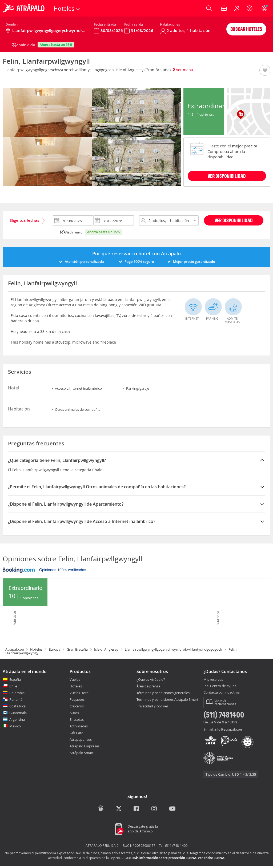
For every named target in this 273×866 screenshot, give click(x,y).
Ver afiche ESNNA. (211, 858)
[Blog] (101, 808)
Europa (54, 649)
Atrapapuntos (81, 739)
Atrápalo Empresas (84, 746)
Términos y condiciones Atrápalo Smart (167, 699)
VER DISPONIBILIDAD (227, 175)
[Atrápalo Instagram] (154, 809)
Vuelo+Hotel (79, 692)
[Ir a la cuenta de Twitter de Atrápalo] (119, 809)
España (15, 679)
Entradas (77, 719)
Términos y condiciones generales (163, 692)
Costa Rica (17, 706)
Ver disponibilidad (234, 220)
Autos (74, 712)
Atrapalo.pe (14, 649)
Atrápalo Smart (82, 752)
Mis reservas (213, 680)
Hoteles (36, 649)
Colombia (17, 692)
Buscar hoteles (246, 29)
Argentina (17, 719)
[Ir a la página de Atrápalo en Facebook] (137, 809)
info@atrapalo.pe (228, 729)
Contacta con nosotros (221, 692)
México (15, 726)
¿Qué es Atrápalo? (150, 679)
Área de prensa (148, 686)
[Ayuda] (249, 8)
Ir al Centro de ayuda (219, 686)
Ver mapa (184, 69)
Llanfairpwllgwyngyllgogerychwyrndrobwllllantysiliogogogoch (173, 649)
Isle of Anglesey (106, 649)
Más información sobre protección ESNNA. (165, 858)
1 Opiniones (205, 114)
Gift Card (76, 732)
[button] (264, 71)
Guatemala (18, 712)
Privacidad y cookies (152, 706)
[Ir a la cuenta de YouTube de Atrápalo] (172, 809)
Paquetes (77, 699)
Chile (13, 686)
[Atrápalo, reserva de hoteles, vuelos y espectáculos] (24, 8)
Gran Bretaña (77, 649)
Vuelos (75, 679)
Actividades (79, 726)
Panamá (15, 699)
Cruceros (77, 706)
